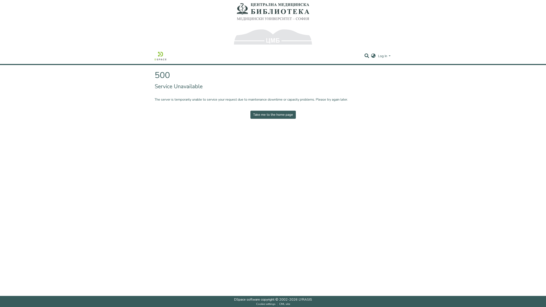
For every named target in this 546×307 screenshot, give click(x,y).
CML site (284, 304)
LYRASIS (305, 299)
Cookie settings (266, 304)
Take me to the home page (273, 114)
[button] (373, 56)
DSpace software (247, 299)
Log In (383, 56)
